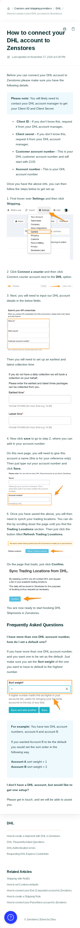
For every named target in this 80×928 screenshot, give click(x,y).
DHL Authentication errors (21, 848)
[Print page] (64, 29)
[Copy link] (73, 29)
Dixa (53, 919)
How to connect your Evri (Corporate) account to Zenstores (39, 890)
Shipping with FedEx (18, 878)
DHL (58, 8)
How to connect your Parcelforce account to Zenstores (37, 902)
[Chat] (10, 917)
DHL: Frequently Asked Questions (25, 842)
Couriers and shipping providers (33, 8)
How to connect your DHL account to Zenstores (34, 13)
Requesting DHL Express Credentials (28, 853)
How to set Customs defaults (22, 884)
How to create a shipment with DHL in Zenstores (33, 836)
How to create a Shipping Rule (24, 896)
